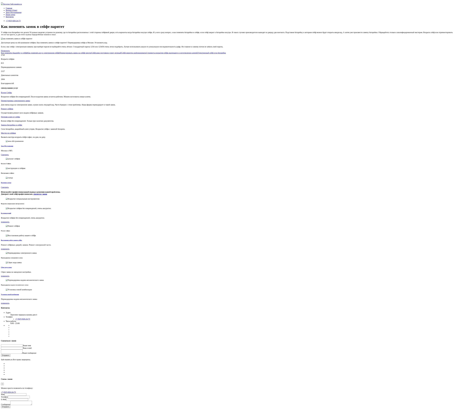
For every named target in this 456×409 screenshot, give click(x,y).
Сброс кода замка (6, 267)
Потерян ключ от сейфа (10, 117)
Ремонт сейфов (7, 109)
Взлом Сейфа (6, 93)
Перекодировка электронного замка (15, 101)
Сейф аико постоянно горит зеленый (106, 53)
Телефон (4, 397)
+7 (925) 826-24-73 (13, 21)
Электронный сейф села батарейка (212, 53)
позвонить (5, 222)
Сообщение (5, 404)
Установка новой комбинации (10, 294)
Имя (2, 394)
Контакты (10, 17)
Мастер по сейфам (8, 133)
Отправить (6, 355)
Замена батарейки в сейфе (11, 125)
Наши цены (10, 15)
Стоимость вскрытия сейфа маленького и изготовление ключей (172, 53)
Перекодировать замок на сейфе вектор (75, 53)
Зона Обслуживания (7, 146)
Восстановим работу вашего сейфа (11, 240)
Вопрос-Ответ (11, 10)
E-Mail (3, 399)
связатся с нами (40, 194)
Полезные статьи (6, 182)
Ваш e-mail (27, 348)
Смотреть (5, 155)
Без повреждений (6, 213)
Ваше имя (27, 346)
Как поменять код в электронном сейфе (43, 53)
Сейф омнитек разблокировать (133, 53)
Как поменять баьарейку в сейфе (14, 53)
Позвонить (5, 51)
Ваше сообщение (29, 353)
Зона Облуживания (13, 12)
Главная (9, 8)
